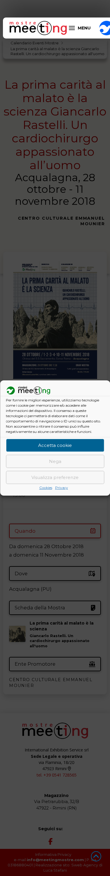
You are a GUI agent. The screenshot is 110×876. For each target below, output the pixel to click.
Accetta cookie (55, 445)
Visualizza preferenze (55, 477)
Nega (55, 461)
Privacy (61, 488)
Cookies (45, 488)
